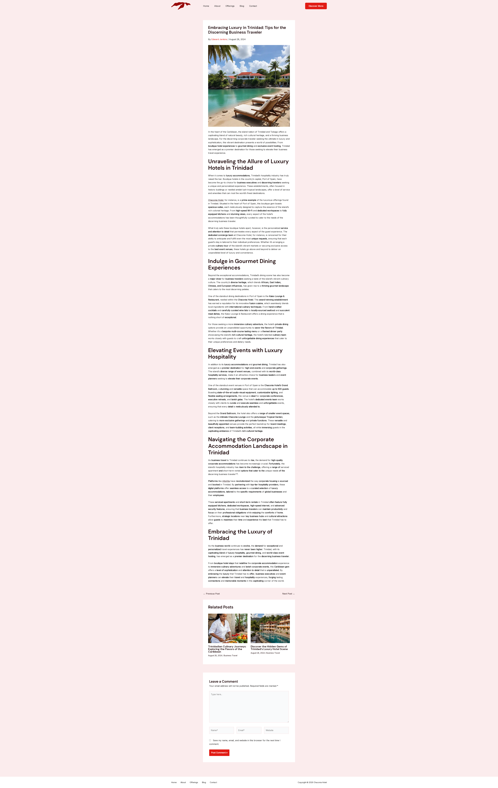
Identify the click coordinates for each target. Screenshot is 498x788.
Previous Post (211, 594)
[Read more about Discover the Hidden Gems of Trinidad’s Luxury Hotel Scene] (270, 628)
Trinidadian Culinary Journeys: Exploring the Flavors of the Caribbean (227, 649)
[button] (316, 6)
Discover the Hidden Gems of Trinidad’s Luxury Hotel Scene (269, 648)
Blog (242, 6)
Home (206, 6)
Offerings (230, 6)
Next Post (288, 594)
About (217, 6)
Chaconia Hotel (215, 200)
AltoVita (226, 481)
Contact (253, 6)
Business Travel (230, 655)
